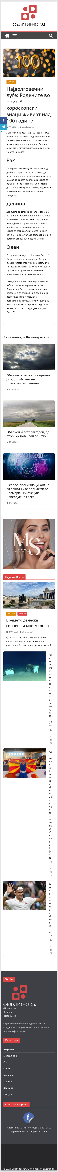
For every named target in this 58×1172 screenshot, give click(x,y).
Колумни (8, 1081)
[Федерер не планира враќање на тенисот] (24, 919)
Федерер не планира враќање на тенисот (50, 910)
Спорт (6, 1068)
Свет (5, 1062)
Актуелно (8, 1049)
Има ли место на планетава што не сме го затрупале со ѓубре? (50, 690)
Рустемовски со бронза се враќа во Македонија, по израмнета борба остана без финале (50, 804)
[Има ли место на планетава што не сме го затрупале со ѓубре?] (24, 699)
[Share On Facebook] (3, 120)
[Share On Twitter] (3, 127)
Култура (7, 1094)
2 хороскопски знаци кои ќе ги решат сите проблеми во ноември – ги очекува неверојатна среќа (27, 491)
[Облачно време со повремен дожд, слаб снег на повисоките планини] (29, 345)
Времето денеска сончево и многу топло (27, 623)
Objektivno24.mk (38, 1131)
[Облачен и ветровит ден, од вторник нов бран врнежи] (29, 402)
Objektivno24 (28, 127)
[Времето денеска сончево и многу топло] (29, 595)
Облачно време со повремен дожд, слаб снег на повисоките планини (28, 379)
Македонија (10, 1055)
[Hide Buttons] (1, 132)
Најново (22, 614)
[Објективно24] (7, 35)
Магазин (11, 82)
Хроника (8, 1087)
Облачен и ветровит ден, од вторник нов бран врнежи (27, 434)
